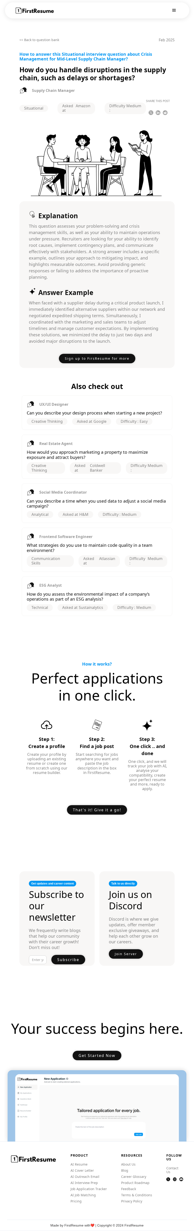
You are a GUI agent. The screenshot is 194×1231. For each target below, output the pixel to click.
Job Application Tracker (89, 1189)
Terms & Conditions (136, 1195)
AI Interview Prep (84, 1183)
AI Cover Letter (82, 1170)
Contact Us (172, 1170)
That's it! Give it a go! (97, 809)
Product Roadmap (135, 1183)
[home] (34, 10)
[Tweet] (151, 112)
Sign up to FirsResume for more (97, 358)
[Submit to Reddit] (165, 112)
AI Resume (79, 1164)
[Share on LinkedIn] (158, 112)
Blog (124, 1170)
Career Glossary (133, 1177)
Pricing (76, 1201)
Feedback (128, 1189)
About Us (128, 1164)
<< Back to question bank (39, 40)
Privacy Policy (131, 1201)
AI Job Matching (83, 1195)
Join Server (126, 954)
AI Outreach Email (85, 1177)
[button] (174, 10)
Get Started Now (97, 1055)
